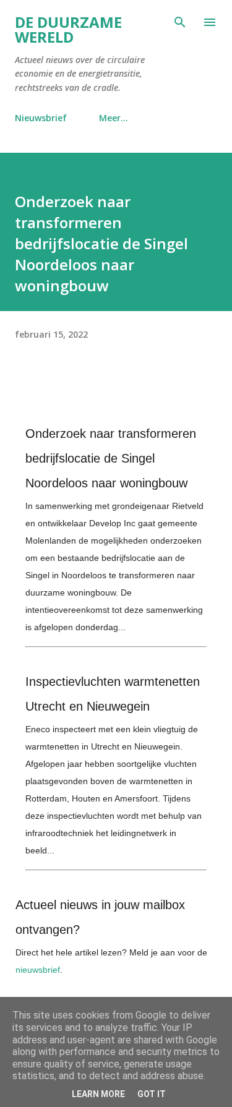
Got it (151, 1094)
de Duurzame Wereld (68, 29)
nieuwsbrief (37, 970)
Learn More (98, 1094)
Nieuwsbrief (41, 118)
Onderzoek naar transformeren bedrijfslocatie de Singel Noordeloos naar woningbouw (110, 458)
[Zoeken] (180, 22)
